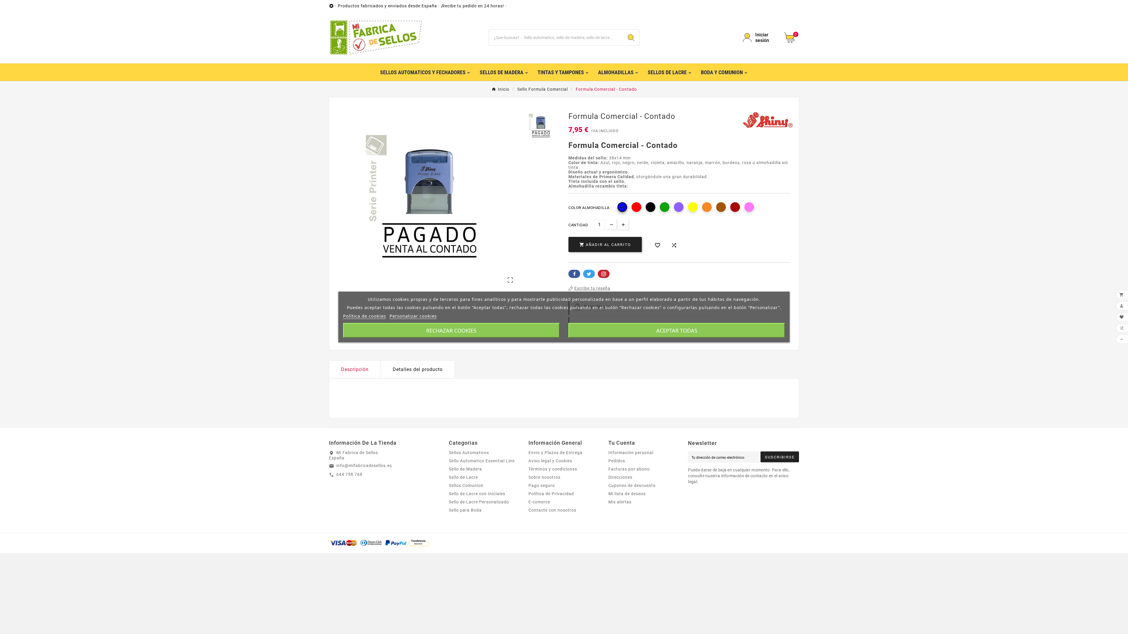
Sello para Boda (465, 510)
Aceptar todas (676, 330)
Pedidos (616, 460)
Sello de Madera (465, 469)
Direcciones (620, 477)
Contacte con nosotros (552, 510)
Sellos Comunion (466, 485)
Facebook (574, 274)
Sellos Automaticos (469, 452)
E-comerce (539, 502)
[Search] (631, 37)
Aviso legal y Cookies (550, 460)
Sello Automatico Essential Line (482, 460)
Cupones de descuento (632, 485)
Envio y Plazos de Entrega (555, 452)
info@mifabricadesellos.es (364, 465)
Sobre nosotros (544, 477)
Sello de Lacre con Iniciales (477, 493)
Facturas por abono (629, 469)
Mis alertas (620, 502)
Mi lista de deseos (627, 493)
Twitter (589, 274)
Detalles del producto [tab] (418, 369)
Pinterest (604, 274)
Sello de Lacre (463, 477)
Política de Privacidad (551, 493)
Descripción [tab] (355, 369)
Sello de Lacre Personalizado (479, 502)
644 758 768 (349, 474)
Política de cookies (364, 316)
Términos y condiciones (552, 469)
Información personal (630, 452)
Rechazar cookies (451, 330)
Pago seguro (541, 485)
